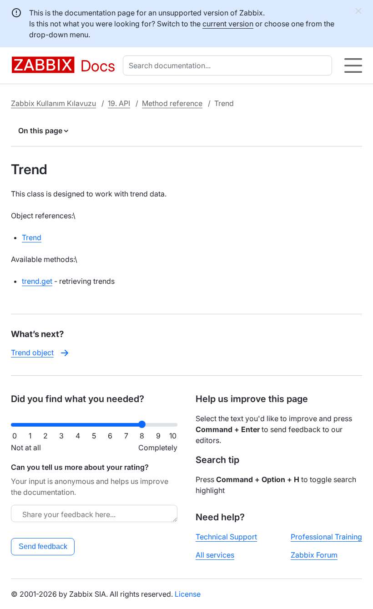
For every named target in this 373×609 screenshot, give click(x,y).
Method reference (172, 103)
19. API (119, 103)
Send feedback (43, 546)
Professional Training (326, 536)
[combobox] (229, 65)
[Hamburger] (353, 65)
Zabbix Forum (314, 554)
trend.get (37, 281)
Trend (31, 237)
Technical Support (226, 536)
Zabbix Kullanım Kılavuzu (53, 103)
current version (227, 23)
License (188, 594)
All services (215, 554)
